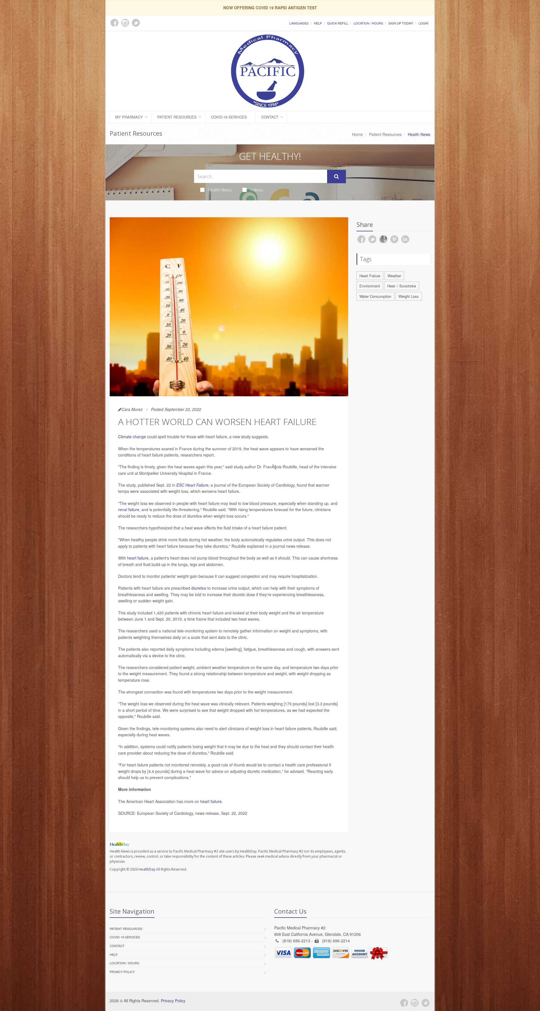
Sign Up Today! (400, 23)
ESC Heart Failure (192, 485)
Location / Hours (368, 23)
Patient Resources (177, 117)
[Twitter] (425, 1003)
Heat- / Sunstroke (401, 285)
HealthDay (147, 869)
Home (357, 134)
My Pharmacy (129, 117)
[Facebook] (404, 1003)
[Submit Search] (336, 176)
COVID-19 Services (229, 117)
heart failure (137, 558)
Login (423, 23)
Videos (256, 190)
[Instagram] (415, 1003)
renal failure (128, 509)
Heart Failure (369, 275)
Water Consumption (375, 296)
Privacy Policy (122, 971)
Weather (394, 275)
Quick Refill (337, 23)
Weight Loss (409, 296)
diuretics (198, 588)
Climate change (132, 436)
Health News (220, 190)
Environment (369, 285)
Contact (269, 117)
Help (318, 23)
